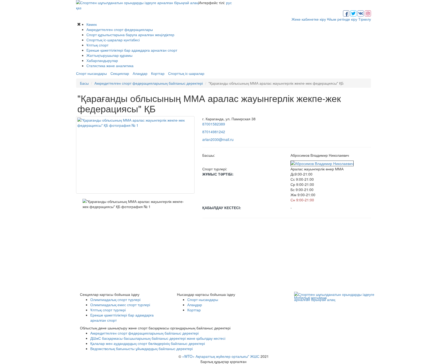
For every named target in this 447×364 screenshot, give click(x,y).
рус (229, 2)
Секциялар (119, 73)
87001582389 (213, 123)
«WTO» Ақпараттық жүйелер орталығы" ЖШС (220, 356)
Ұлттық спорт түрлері (108, 309)
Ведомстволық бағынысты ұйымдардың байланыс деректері (141, 348)
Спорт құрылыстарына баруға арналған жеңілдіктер (130, 34)
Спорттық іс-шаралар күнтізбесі (113, 39)
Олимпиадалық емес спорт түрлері (120, 304)
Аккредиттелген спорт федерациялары (119, 29)
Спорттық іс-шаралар (186, 73)
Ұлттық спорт (97, 45)
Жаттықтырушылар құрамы (109, 55)
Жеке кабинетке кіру (309, 19)
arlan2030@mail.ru (218, 139)
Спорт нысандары (91, 73)
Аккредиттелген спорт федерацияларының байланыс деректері (148, 83)
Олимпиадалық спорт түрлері (115, 299)
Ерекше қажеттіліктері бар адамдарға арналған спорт (131, 50)
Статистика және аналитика (109, 65)
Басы (84, 83)
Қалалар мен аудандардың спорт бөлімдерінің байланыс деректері (147, 343)
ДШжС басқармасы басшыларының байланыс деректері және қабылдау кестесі (157, 338)
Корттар (158, 73)
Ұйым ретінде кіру (342, 19)
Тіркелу (364, 19)
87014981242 (213, 131)
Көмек (91, 24)
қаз (78, 7)
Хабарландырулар (102, 60)
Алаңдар (140, 73)
